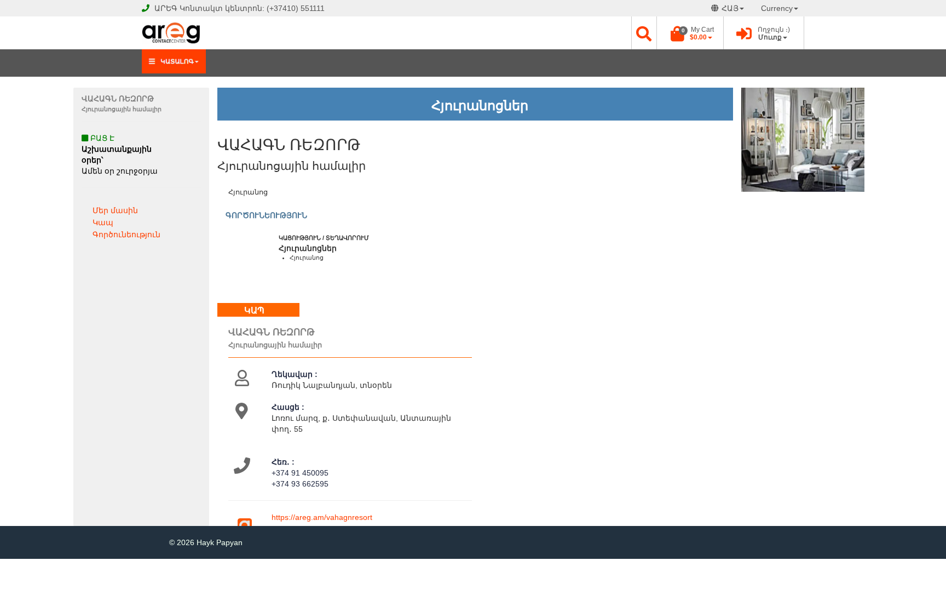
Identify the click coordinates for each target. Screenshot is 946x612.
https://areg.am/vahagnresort (322, 517)
